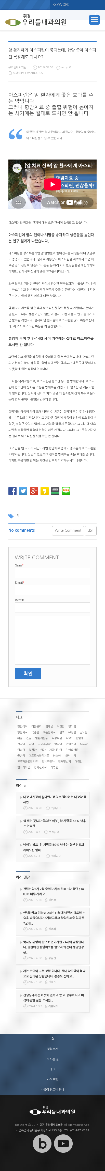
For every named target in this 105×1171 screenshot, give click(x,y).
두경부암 (57, 738)
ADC (69, 738)
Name (19, 565)
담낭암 (21, 750)
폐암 (19, 738)
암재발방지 (64, 761)
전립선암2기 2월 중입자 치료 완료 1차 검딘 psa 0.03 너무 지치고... (53, 892)
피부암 (54, 767)
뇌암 (31, 744)
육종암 (35, 732)
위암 (42, 750)
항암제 (79, 738)
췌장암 (32, 750)
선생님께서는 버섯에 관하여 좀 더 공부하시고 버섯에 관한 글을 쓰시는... (53, 998)
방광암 (58, 744)
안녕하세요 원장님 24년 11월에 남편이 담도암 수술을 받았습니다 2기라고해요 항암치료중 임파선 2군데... (54, 918)
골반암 (21, 755)
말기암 (72, 726)
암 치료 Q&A (35, 73)
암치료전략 (48, 761)
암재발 (49, 726)
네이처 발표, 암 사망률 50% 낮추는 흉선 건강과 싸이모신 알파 (53, 847)
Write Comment (68, 530)
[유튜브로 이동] (63, 1152)
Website (19, 600)
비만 (67, 755)
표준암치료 (49, 732)
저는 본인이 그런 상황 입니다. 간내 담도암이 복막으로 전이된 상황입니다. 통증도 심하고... (54, 974)
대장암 (78, 761)
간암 (28, 738)
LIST (91, 530)
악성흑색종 (72, 750)
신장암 (21, 744)
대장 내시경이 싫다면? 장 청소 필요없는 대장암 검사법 (54, 800)
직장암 (60, 726)
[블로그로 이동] (42, 1152)
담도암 (83, 732)
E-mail (19, 582)
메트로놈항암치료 (39, 755)
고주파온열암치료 (27, 761)
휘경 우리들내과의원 (51, 1124)
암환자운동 (41, 738)
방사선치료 (40, 767)
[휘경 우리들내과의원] (36, 20)
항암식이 (22, 726)
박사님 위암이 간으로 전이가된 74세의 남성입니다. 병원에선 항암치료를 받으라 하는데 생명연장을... (53, 947)
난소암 (57, 755)
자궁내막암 (55, 750)
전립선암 (71, 744)
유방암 (72, 732)
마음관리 (36, 726)
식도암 (83, 744)
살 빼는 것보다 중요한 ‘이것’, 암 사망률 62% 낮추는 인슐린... (54, 823)
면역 (61, 732)
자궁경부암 (44, 744)
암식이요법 (23, 767)
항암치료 (22, 732)
